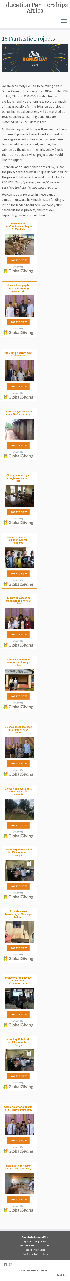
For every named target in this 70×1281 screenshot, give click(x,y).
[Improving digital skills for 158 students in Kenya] (19, 869)
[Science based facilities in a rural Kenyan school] (19, 746)
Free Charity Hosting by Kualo (35, 1254)
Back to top (61, 1275)
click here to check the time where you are (29, 187)
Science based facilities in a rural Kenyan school (18, 730)
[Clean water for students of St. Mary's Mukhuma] (19, 1124)
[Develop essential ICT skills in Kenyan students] (19, 556)
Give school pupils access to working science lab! (18, 288)
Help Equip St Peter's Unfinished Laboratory (18, 1167)
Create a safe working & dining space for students (18, 791)
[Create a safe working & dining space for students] (19, 808)
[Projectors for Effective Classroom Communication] (19, 997)
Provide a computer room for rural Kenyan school (18, 662)
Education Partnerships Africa (35, 8)
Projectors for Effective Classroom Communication (18, 980)
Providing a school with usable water (18, 354)
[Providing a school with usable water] (19, 369)
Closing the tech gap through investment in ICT (18, 478)
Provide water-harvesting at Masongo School (18, 914)
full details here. (36, 122)
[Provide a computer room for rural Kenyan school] (19, 679)
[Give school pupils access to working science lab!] (19, 305)
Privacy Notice (39, 1249)
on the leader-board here (24, 205)
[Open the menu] (64, 21)
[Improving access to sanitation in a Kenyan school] (19, 617)
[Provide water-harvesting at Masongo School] (19, 931)
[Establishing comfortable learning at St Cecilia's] (19, 243)
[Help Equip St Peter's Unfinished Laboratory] (19, 1182)
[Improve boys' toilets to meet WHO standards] (19, 428)
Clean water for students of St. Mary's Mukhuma (18, 1108)
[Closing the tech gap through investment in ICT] (19, 495)
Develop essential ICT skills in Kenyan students (18, 540)
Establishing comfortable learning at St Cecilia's (18, 226)
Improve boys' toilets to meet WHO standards (18, 413)
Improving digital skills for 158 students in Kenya (18, 852)
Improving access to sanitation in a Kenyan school (18, 600)
